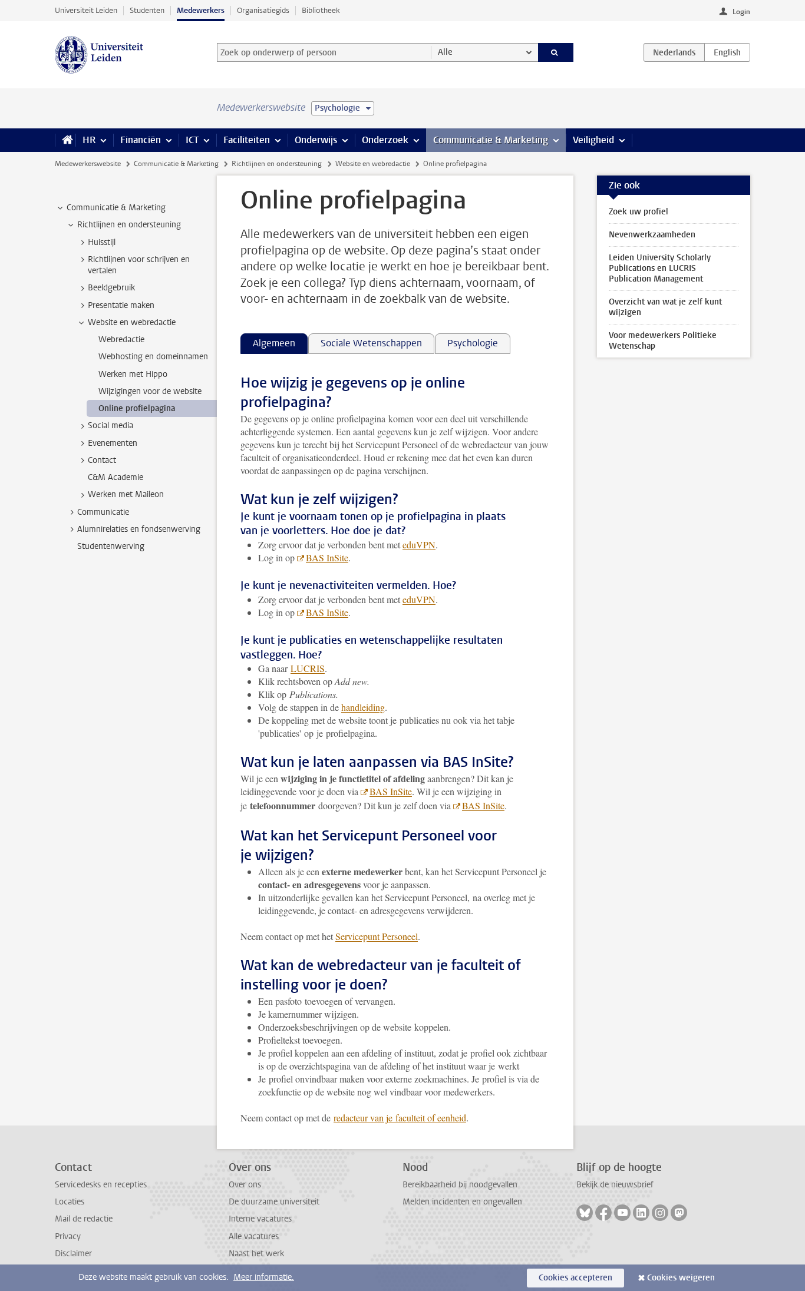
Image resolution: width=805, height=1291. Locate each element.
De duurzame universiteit (274, 1201)
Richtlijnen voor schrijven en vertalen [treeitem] (139, 265)
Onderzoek (385, 140)
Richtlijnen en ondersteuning (277, 163)
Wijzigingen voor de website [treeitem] (150, 391)
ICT (192, 140)
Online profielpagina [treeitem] (136, 408)
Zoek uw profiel (638, 211)
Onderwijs (316, 140)
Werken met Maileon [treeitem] (126, 494)
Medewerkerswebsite (88, 163)
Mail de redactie (84, 1218)
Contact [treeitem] (102, 460)
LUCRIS (308, 668)
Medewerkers (201, 10)
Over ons (245, 1184)
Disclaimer (73, 1253)
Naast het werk (256, 1253)
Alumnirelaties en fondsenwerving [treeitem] (138, 529)
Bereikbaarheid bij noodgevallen (459, 1184)
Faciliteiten (246, 140)
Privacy (68, 1236)
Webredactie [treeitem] (121, 339)
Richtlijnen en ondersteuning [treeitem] (129, 224)
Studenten (147, 10)
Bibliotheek (321, 10)
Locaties (69, 1201)
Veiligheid (593, 140)
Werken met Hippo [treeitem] (132, 374)
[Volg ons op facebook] (603, 1212)
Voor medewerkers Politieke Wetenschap (663, 341)
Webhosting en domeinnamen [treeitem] (153, 356)
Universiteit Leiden (86, 10)
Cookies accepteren (575, 1277)
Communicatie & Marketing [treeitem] (116, 207)
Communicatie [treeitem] (103, 512)
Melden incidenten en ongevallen (462, 1201)
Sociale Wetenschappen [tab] (371, 343)
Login (741, 11)
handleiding (363, 707)
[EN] (727, 52)
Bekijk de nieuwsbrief (615, 1184)
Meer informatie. (263, 1277)
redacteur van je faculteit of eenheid (400, 1117)
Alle (445, 52)
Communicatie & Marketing (490, 140)
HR (89, 140)
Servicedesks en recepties (101, 1184)
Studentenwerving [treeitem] (110, 546)
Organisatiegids (263, 10)
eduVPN (419, 544)
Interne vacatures (260, 1218)
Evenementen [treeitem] (112, 443)
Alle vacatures (254, 1236)
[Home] (65, 140)
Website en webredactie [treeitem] (132, 322)
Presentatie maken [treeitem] (121, 305)
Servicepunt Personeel (376, 936)
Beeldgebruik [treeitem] (111, 287)
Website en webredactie (372, 163)
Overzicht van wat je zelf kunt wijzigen (665, 307)
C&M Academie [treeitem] (115, 477)
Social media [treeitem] (110, 425)
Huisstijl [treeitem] (102, 242)
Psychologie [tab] (472, 343)
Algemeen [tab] (274, 343)
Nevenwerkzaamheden (652, 234)
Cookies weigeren (681, 1277)
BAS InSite (327, 557)
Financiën (140, 140)
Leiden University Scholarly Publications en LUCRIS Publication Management (660, 268)
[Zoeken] (556, 52)
